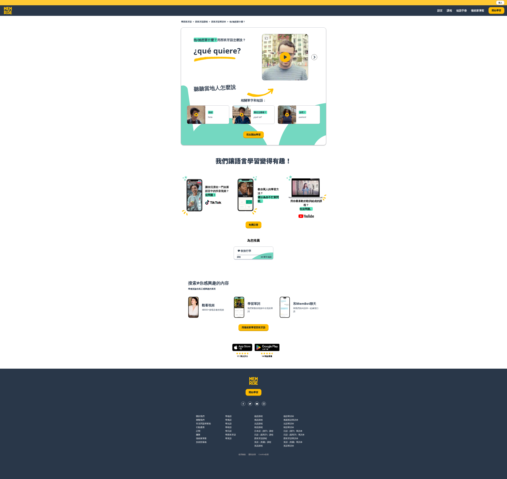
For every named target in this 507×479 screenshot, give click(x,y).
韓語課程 (258, 427)
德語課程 (258, 416)
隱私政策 (252, 454)
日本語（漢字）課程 (263, 431)
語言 (440, 10)
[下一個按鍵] (314, 57)
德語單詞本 (288, 416)
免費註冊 (253, 224)
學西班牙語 (186, 21)
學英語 (228, 438)
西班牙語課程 (201, 21)
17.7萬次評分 (242, 356)
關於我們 (200, 416)
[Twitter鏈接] (250, 404)
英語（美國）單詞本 (292, 442)
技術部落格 (201, 442)
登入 (500, 2)
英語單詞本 (288, 445)
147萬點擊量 (267, 356)
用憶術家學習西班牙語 (253, 327)
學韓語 (228, 427)
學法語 (228, 423)
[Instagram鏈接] (264, 404)
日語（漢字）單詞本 (292, 431)
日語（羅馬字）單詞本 (294, 434)
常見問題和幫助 (203, 423)
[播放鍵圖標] (285, 57)
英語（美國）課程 (262, 442)
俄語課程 (258, 419)
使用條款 (242, 454)
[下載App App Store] (242, 347)
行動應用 (200, 427)
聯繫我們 (200, 419)
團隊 (198, 434)
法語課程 (258, 423)
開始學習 (496, 10)
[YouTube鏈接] (257, 404)
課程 (449, 10)
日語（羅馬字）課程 (263, 434)
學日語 (228, 431)
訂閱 (198, 431)
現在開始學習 (253, 134)
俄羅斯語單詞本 (290, 419)
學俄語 (228, 419)
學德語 (228, 416)
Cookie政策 (264, 454)
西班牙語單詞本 (218, 21)
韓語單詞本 (288, 427)
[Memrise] (8, 10)
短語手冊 (461, 10)
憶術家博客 (477, 10)
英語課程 (258, 445)
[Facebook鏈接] (243, 404)
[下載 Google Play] (267, 347)
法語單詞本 (288, 423)
